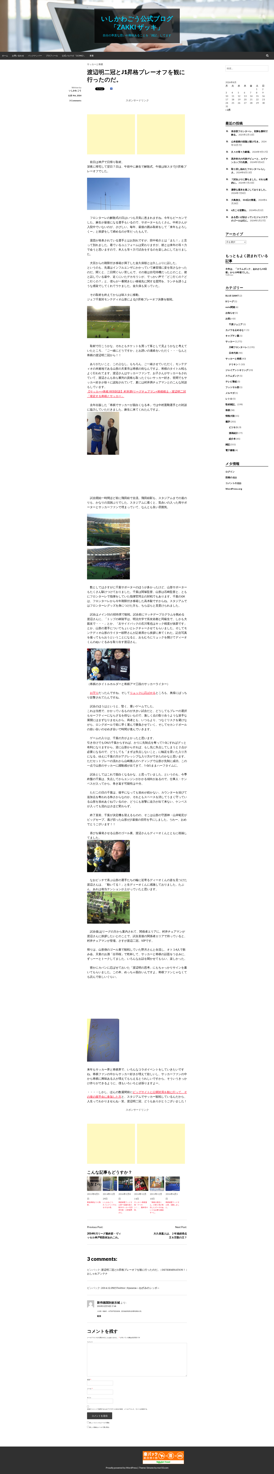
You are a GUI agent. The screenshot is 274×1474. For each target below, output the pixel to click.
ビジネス (233, 427)
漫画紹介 (233, 433)
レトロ (228, 398)
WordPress (131, 1467)
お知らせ (230, 312)
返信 (99, 1316)
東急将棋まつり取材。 (94, 1203)
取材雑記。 (231, 404)
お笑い (228, 318)
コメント (90, 1342)
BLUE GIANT (232, 295)
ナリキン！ (234, 364)
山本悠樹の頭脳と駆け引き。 (246, 141)
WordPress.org (233, 488)
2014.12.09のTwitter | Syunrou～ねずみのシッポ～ (130, 1288)
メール (90, 1389)
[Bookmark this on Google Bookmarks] (111, 88)
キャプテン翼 (232, 335)
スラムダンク (232, 375)
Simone (150, 1467)
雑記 (227, 444)
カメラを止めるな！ (235, 330)
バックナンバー (35, 55)
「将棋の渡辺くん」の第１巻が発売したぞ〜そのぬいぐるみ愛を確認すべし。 (157, 1207)
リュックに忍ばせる (143, 693)
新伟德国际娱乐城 (108, 1302)
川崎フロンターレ (238, 347)
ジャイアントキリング (236, 370)
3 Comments (75, 100)
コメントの (233, 483)
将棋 (227, 410)
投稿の (231, 477)
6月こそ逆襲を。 (239, 210)
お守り (94, 693)
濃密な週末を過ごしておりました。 (249, 189)
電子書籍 (230, 450)
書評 (227, 421)
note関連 (230, 307)
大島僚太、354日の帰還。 (244, 199)
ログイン (230, 471)
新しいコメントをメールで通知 (99, 1423)
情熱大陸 (230, 415)
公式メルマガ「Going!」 (74, 55)
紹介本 (232, 438)
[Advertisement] (111, 134)
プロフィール (52, 55)
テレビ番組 (231, 381)
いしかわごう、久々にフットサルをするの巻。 (109, 1204)
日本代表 (233, 352)
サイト (89, 1398)
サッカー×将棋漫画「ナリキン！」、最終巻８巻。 (141, 1206)
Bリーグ (229, 301)
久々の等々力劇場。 (241, 151)
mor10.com (162, 1467)
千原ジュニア (236, 324)
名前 (89, 1380)
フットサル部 (232, 387)
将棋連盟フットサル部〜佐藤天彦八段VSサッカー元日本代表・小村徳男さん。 (125, 1207)
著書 (92, 55)
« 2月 (228, 109)
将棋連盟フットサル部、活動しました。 (172, 1204)
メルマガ (230, 393)
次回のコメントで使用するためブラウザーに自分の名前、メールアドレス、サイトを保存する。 (117, 1409)
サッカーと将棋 (95, 64)
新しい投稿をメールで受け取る (99, 1427)
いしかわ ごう (75, 90)
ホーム (5, 55)
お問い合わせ (18, 55)
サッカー (230, 341)
